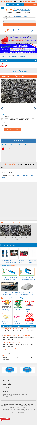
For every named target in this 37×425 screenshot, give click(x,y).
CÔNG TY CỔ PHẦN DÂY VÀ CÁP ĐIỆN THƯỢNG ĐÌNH (29, 323)
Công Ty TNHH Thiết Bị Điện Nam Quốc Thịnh (18, 310)
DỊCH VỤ (6, 391)
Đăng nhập (11, 4)
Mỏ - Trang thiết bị (14, 56)
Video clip (32, 31)
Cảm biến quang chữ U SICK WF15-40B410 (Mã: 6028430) (27, 278)
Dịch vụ (19, 31)
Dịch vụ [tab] (26, 16)
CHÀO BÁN (7, 384)
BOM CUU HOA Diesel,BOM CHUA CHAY (22, 261)
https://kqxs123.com (27, 415)
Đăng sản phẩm (31, 4)
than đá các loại (6, 237)
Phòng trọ (7, 415)
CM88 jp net (6, 355)
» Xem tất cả (31, 326)
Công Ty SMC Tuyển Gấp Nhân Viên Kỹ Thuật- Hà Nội (17, 349)
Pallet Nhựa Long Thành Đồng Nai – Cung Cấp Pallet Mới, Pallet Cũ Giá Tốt (9, 293)
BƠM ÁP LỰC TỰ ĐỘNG (14, 261)
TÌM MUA (6, 388)
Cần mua (13, 31)
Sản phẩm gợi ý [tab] (6, 167)
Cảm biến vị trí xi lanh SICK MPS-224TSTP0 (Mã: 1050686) (9, 278)
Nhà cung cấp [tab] (17, 16)
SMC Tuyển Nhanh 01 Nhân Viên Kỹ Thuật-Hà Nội (15, 329)
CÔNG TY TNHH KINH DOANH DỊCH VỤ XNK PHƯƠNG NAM (18, 323)
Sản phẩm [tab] (8, 16)
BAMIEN (6, 381)
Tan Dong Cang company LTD (29, 310)
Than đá (22, 56)
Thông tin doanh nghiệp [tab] (26, 164)
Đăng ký (20, 4)
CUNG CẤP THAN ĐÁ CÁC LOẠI (16, 238)
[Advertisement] (18, 200)
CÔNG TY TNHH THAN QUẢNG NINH (14, 144)
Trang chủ (4, 56)
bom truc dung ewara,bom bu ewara (5, 261)
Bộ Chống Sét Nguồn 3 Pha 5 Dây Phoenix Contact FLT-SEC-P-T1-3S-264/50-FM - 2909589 (27, 293)
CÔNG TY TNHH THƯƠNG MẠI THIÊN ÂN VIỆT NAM (6, 323)
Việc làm (7, 31)
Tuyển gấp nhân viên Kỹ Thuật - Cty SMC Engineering (16, 335)
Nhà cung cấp (25, 31)
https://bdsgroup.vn (16, 415)
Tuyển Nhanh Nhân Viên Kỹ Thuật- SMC (13, 342)
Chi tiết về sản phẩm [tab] (8, 164)
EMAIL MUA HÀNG (13, 129)
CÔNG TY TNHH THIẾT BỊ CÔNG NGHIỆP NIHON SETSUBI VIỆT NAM (6, 310)
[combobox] (19, 22)
